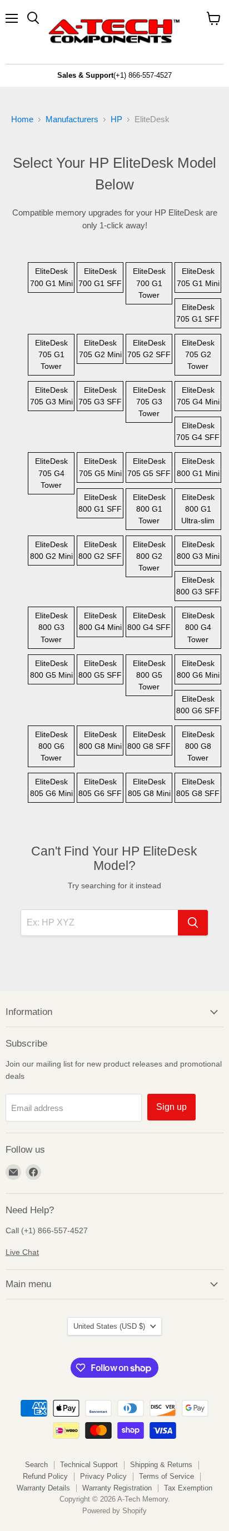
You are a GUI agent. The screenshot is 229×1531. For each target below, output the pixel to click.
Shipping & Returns (161, 1464)
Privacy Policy (103, 1476)
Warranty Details (43, 1488)
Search (36, 1464)
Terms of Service (166, 1476)
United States (109, 1326)
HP (116, 119)
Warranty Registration (117, 1488)
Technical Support (89, 1464)
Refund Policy (45, 1476)
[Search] (193, 922)
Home (22, 119)
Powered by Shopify (114, 1511)
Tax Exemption (188, 1488)
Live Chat (22, 1252)
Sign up (171, 1107)
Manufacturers (72, 119)
